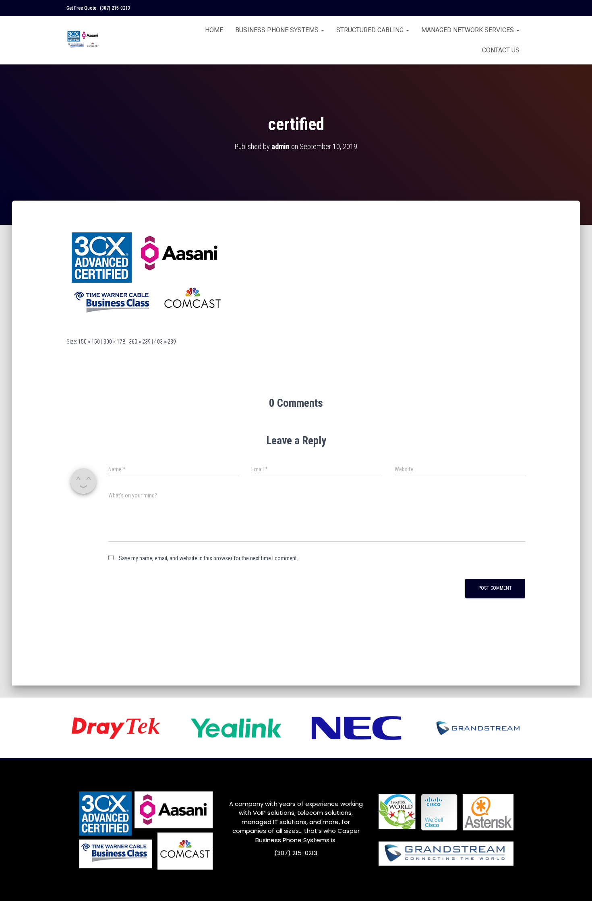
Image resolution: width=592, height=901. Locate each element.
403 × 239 (165, 341)
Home (214, 30)
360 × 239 (140, 341)
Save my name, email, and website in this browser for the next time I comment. (208, 558)
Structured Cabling (370, 30)
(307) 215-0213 (115, 8)
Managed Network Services (468, 30)
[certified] (147, 276)
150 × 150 (89, 341)
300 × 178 (114, 341)
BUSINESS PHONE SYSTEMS (277, 30)
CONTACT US (501, 50)
